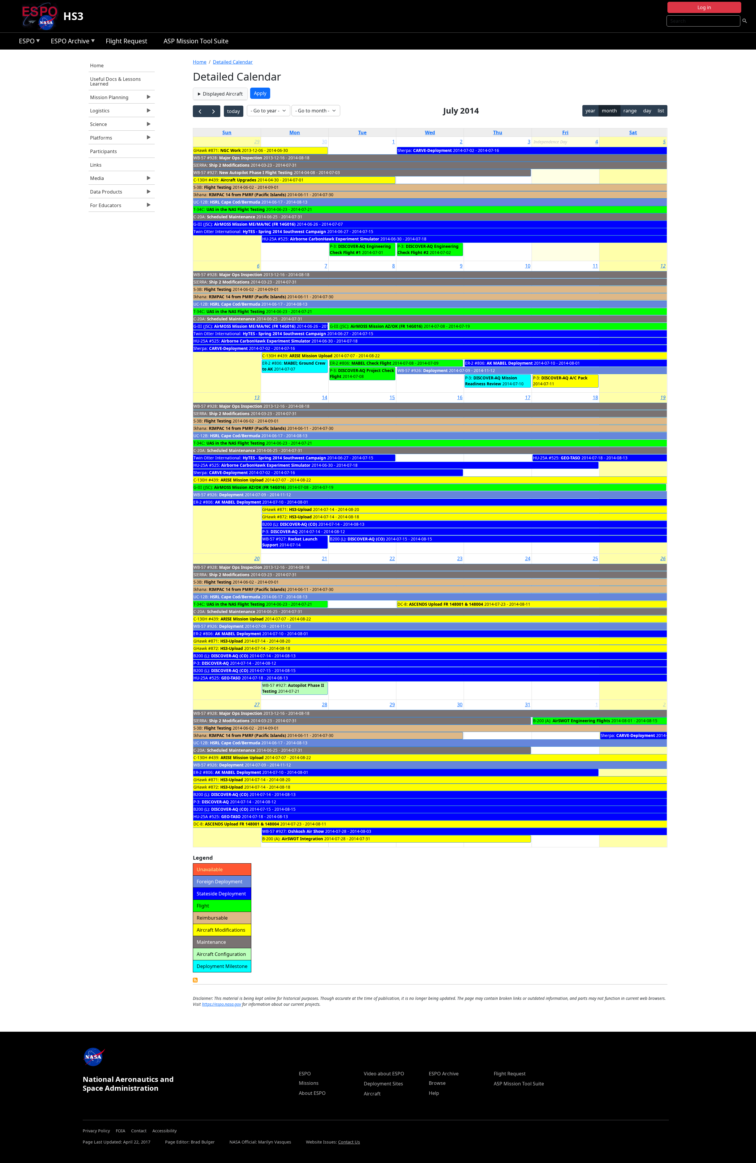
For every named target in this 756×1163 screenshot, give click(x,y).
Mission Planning (108, 99)
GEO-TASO (570, 458)
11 (595, 266)
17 (527, 397)
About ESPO (312, 1093)
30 (324, 141)
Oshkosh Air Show (306, 831)
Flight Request (126, 41)
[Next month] (213, 111)
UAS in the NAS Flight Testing (235, 209)
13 (257, 397)
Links (96, 165)
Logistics (99, 112)
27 (257, 704)
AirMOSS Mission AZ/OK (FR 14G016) (387, 326)
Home (97, 65)
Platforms (100, 139)
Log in (704, 7)
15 (392, 397)
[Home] (42, 16)
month (609, 110)
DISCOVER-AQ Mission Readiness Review (491, 380)
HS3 (73, 16)
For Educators (105, 207)
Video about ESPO (384, 1073)
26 (663, 558)
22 (392, 558)
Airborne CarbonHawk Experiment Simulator (334, 239)
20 (257, 558)
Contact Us (349, 1142)
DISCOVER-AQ (284, 531)
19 (663, 397)
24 (527, 558)
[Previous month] (200, 111)
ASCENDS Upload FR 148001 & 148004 (446, 604)
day (647, 110)
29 (257, 141)
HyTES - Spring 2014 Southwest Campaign (284, 231)
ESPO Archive (68, 42)
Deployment (436, 370)
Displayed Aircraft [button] (223, 94)
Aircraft (372, 1093)
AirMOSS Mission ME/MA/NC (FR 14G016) (255, 224)
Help (434, 1093)
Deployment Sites (383, 1083)
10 (527, 266)
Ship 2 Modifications (229, 165)
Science (98, 125)
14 (324, 397)
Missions (309, 1083)
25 (595, 558)
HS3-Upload (300, 509)
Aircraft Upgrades (238, 180)
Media (96, 179)
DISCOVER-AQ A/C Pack (564, 378)
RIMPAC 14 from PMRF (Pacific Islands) (247, 194)
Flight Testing (218, 187)
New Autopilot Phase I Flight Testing (256, 172)
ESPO (25, 42)
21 (324, 558)
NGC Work (230, 150)
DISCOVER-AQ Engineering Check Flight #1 (360, 249)
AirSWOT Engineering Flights (581, 720)
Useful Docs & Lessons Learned (115, 81)
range (630, 110)
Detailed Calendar (233, 62)
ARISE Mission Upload (311, 355)
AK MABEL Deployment (510, 363)
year (590, 110)
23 (459, 558)
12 (663, 266)
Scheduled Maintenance (231, 217)
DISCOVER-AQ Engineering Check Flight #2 (428, 249)
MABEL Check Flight (371, 363)
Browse (437, 1083)
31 (527, 704)
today (233, 111)
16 (459, 397)
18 (595, 397)
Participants (103, 151)
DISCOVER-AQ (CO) (298, 524)
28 (324, 704)
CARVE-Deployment (432, 150)
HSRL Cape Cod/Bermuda (235, 202)
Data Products (105, 193)
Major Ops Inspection (240, 157)
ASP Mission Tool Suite (196, 41)
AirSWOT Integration (302, 838)
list (661, 110)
